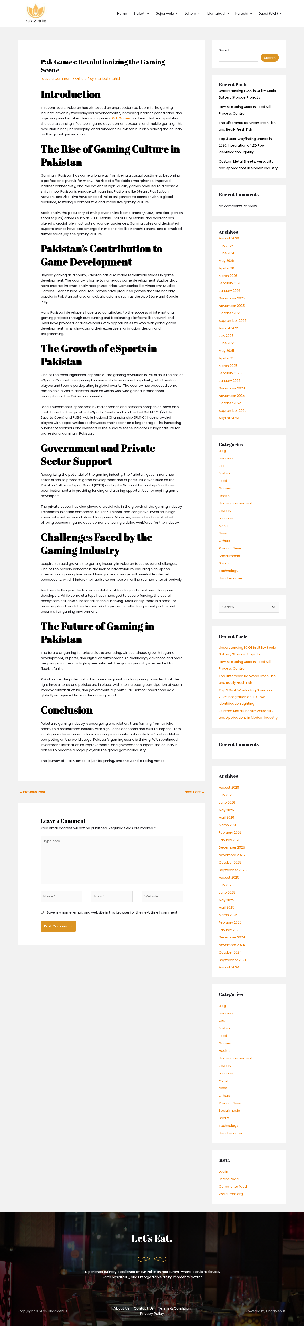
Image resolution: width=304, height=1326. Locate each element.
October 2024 (230, 403)
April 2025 (226, 358)
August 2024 (229, 418)
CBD (222, 465)
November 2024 (232, 395)
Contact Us (144, 1308)
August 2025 (229, 328)
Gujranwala (165, 13)
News (223, 533)
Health (224, 495)
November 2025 (232, 305)
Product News (230, 548)
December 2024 (232, 388)
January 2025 (230, 380)
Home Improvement (235, 503)
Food (223, 480)
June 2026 (227, 253)
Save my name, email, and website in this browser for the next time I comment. (112, 912)
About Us (121, 1308)
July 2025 (226, 335)
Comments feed (233, 1186)
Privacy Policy (152, 1313)
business (226, 458)
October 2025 (230, 313)
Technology (228, 570)
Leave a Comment (56, 78)
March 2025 (228, 365)
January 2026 (229, 290)
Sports (224, 563)
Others (81, 78)
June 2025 (227, 343)
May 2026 (226, 260)
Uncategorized (231, 578)
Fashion (225, 473)
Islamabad (216, 13)
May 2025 (226, 350)
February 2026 (230, 283)
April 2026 (226, 268)
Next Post (195, 791)
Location (226, 518)
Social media (229, 555)
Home (122, 13)
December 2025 (232, 298)
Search (224, 50)
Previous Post (32, 791)
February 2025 (230, 373)
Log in (223, 1171)
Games (225, 488)
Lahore (190, 13)
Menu (223, 525)
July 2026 (226, 245)
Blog (222, 450)
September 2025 (233, 320)
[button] (147, 13)
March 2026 (228, 275)
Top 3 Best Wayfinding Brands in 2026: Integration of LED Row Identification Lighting (245, 145)
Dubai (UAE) (268, 13)
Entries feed (229, 1179)
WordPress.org (231, 1193)
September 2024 (233, 410)
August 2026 (229, 238)
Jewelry (225, 510)
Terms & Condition (174, 1308)
